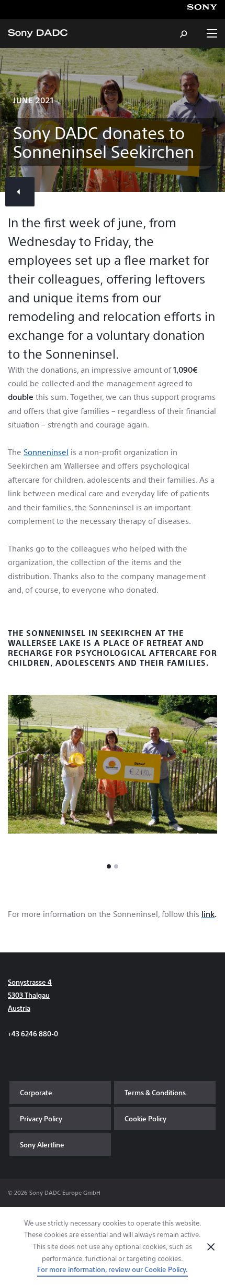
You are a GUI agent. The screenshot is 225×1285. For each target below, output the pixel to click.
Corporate (36, 1092)
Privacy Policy (41, 1118)
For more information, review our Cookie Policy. (112, 1269)
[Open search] (184, 33)
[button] (109, 866)
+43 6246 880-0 (33, 1033)
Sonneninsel (46, 452)
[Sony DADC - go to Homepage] (38, 33)
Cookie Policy (145, 1118)
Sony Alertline (42, 1144)
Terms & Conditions (155, 1092)
